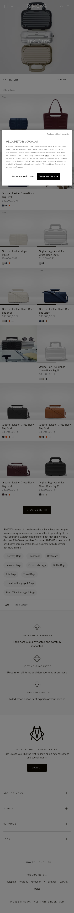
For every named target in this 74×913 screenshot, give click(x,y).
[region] (37, 158)
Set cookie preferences (23, 176)
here (47, 155)
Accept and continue (48, 176)
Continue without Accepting (58, 134)
